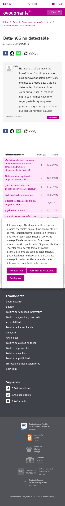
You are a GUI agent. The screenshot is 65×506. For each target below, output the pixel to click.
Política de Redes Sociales (20, 327)
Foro (15, 22)
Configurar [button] (15, 278)
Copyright (11, 368)
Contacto (11, 332)
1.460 (59, 4)
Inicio (5, 22)
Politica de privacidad (17, 348)
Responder (53, 117)
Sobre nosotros (14, 301)
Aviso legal (12, 337)
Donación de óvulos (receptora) (36, 22)
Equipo (10, 306)
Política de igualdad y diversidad (23, 317)
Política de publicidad (18, 358)
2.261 (10, 4)
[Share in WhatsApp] (18, 53)
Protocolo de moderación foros (23, 363)
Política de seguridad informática (24, 312)
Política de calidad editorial (21, 343)
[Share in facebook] (5, 53)
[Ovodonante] (17, 12)
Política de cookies (16, 353)
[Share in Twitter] (12, 53)
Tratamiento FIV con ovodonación (19, 25)
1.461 (34, 4)
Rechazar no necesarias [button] (42, 270)
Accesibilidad (13, 322)
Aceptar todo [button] (17, 270)
